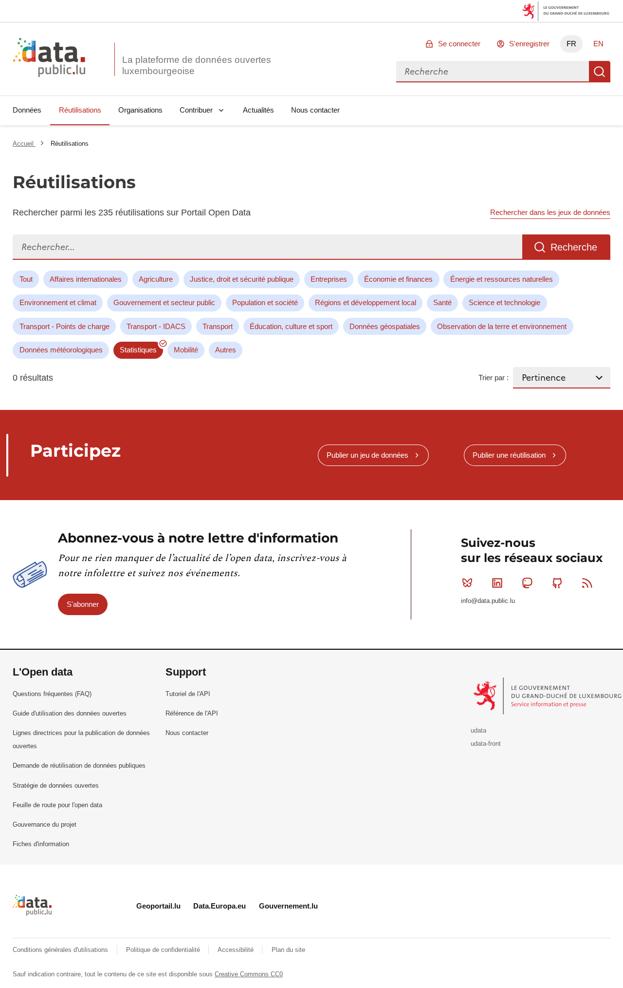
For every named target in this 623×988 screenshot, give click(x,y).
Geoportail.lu (158, 906)
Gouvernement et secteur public (164, 302)
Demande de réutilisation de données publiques (79, 765)
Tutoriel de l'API (187, 693)
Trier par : (493, 377)
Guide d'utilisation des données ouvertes (70, 713)
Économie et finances (398, 279)
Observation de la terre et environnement (502, 326)
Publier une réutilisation (509, 455)
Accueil (24, 143)
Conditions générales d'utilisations (61, 949)
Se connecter (459, 43)
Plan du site (288, 949)
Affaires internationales (86, 279)
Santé (442, 302)
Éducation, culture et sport (291, 326)
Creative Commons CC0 (249, 974)
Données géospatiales (384, 326)
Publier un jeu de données (367, 455)
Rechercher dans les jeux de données (550, 212)
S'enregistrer (529, 43)
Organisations (140, 110)
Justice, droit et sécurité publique (241, 279)
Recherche (599, 71)
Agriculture (156, 279)
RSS (587, 583)
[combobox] (492, 71)
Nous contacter (315, 110)
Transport (217, 326)
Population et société (265, 302)
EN (598, 43)
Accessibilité (237, 949)
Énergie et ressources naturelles (501, 279)
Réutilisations (80, 110)
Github (557, 583)
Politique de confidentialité (164, 949)
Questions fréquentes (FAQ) (52, 693)
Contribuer (196, 110)
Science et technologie (504, 302)
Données (27, 110)
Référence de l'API (191, 713)
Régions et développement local (365, 302)
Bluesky (467, 583)
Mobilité (186, 350)
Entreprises (329, 279)
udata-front (486, 743)
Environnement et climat (57, 302)
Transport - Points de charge (64, 326)
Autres (225, 350)
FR (571, 43)
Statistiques (138, 350)
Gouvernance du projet (44, 824)
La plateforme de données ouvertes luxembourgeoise (196, 65)
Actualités (258, 110)
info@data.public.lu (488, 600)
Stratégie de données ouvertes (56, 785)
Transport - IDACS (156, 326)
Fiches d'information (41, 844)
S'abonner (83, 604)
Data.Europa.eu (219, 906)
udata (478, 730)
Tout (26, 279)
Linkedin (497, 583)
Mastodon (527, 583)
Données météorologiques (61, 350)
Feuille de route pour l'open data (57, 805)
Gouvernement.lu (288, 906)
